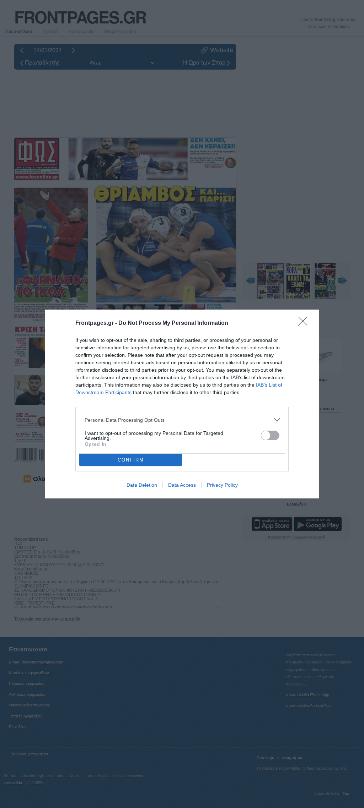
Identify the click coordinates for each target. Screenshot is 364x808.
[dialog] (182, 404)
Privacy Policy (222, 485)
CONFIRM (131, 460)
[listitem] (182, 420)
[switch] (270, 435)
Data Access (182, 485)
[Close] (305, 323)
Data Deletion (142, 485)
